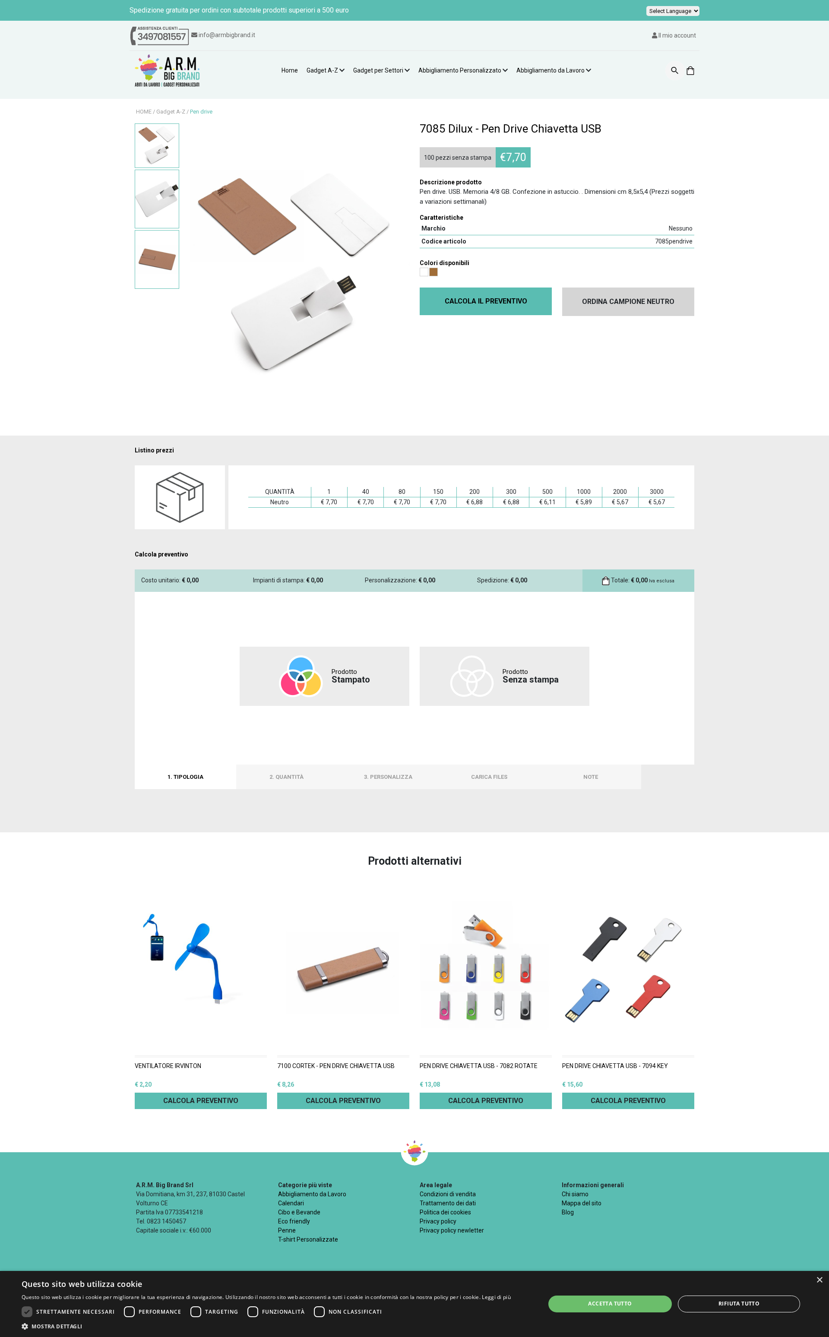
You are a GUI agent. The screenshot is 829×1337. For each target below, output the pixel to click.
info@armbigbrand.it (227, 35)
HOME (144, 111)
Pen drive (201, 111)
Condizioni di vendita (448, 1194)
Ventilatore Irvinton (168, 1066)
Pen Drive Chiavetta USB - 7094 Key (615, 1066)
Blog (568, 1212)
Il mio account (676, 35)
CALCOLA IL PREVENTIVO (486, 301)
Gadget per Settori (378, 70)
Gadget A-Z (322, 70)
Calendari (291, 1203)
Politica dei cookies (445, 1212)
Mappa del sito (581, 1203)
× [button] (819, 1280)
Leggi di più (496, 1297)
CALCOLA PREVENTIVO (200, 1101)
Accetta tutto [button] (610, 1303)
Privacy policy (438, 1221)
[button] (266, 1326)
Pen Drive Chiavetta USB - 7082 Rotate (479, 1066)
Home (290, 70)
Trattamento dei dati (448, 1203)
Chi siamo (575, 1194)
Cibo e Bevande (299, 1212)
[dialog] (414, 1304)
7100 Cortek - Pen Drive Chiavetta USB (336, 1066)
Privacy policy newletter (452, 1230)
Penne (287, 1230)
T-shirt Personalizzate (308, 1239)
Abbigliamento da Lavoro (550, 70)
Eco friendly (294, 1221)
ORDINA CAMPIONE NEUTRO (628, 301)
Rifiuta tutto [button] (738, 1303)
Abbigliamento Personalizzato (459, 70)
